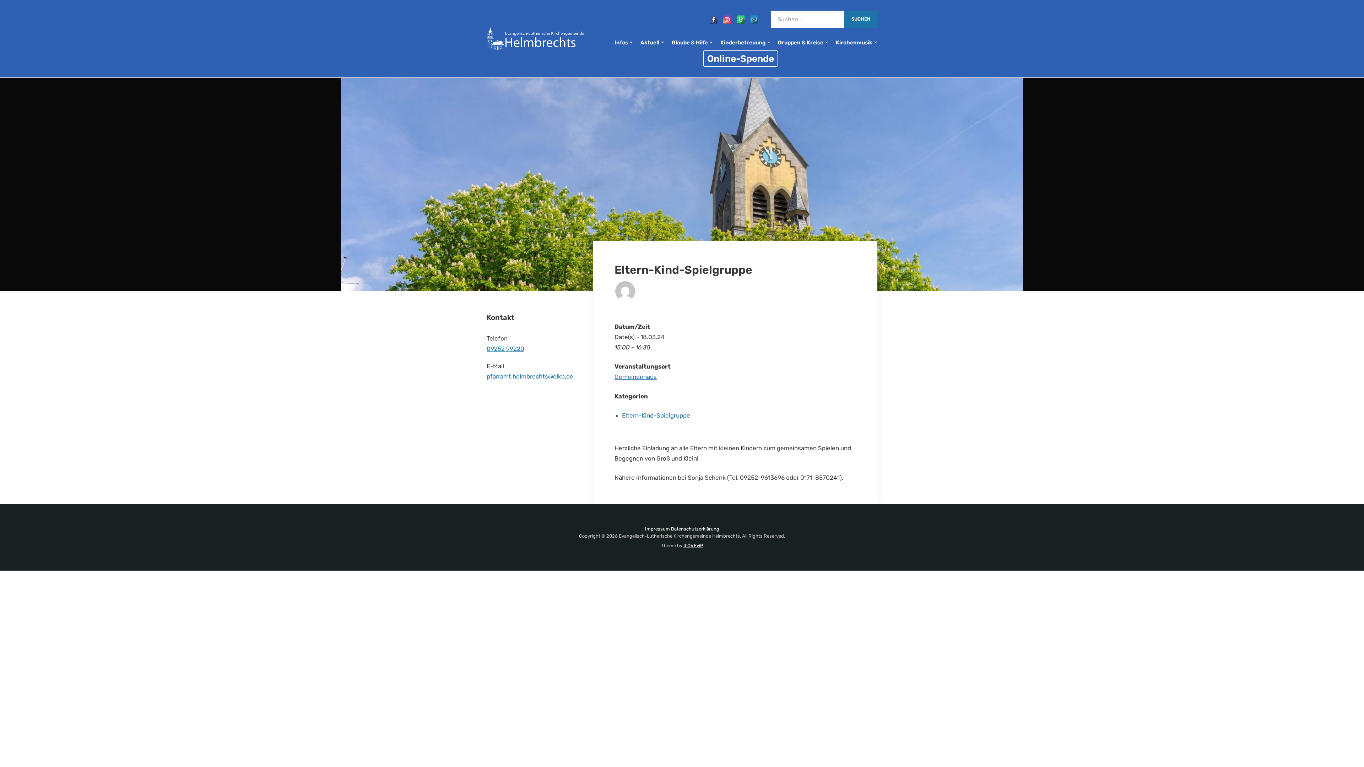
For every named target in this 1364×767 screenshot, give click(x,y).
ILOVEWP (693, 545)
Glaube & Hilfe (690, 42)
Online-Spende (740, 58)
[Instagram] (727, 19)
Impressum (657, 529)
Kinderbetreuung (742, 42)
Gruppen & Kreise (800, 42)
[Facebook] (713, 19)
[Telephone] (740, 19)
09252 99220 (505, 348)
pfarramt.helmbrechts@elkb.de (530, 376)
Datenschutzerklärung (695, 529)
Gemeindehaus (636, 376)
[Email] (754, 19)
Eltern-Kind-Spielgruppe (656, 415)
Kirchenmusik (854, 42)
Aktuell (649, 42)
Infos (621, 42)
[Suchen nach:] (807, 19)
